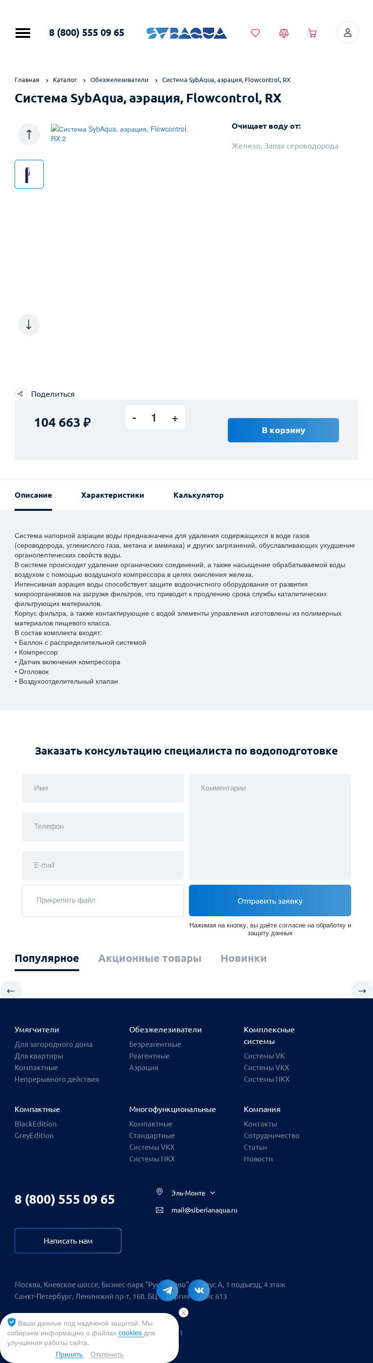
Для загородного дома (54, 1044)
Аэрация (143, 1067)
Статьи (255, 1147)
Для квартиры (39, 1056)
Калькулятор (198, 494)
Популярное (47, 958)
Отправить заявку (270, 900)
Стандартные (152, 1135)
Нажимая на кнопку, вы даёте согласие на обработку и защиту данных (270, 928)
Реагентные (149, 1056)
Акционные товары (150, 958)
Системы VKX (266, 1067)
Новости (258, 1159)
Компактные (36, 1067)
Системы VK (264, 1056)
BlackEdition (36, 1124)
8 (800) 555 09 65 (86, 32)
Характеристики (112, 494)
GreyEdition (34, 1135)
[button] (29, 134)
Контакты (260, 1124)
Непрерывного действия (57, 1079)
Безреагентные (155, 1044)
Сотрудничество (272, 1135)
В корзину (283, 430)
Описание (33, 494)
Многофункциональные (172, 1109)
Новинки (243, 958)
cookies (131, 1332)
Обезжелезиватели (165, 1029)
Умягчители (37, 1029)
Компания (262, 1109)
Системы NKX (266, 1079)
